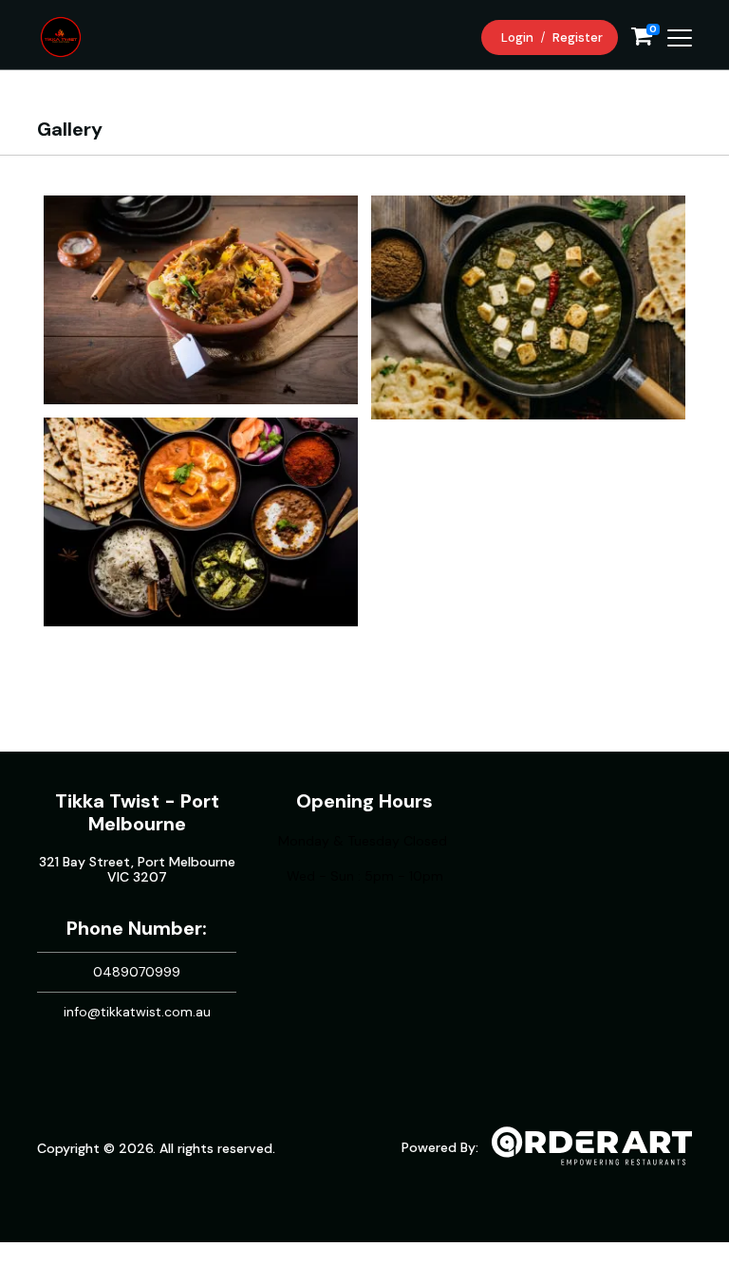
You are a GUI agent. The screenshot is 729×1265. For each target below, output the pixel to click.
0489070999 (136, 971)
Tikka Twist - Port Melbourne (137, 812)
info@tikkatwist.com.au (137, 1011)
